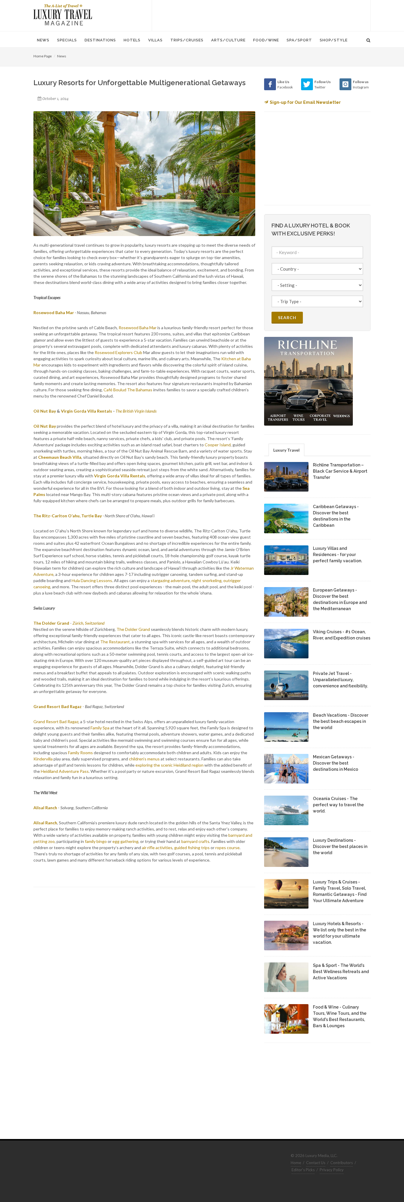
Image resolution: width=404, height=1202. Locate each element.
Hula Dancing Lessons (92, 580)
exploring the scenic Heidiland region (169, 765)
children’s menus (144, 758)
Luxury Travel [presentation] (286, 450)
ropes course (227, 847)
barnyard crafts (195, 841)
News (61, 56)
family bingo (96, 841)
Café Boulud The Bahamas (128, 389)
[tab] (286, 450)
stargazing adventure (170, 580)
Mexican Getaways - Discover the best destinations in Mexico (335, 763)
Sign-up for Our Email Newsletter (305, 102)
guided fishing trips (192, 847)
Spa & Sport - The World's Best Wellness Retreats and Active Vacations (341, 971)
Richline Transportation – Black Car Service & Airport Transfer (340, 471)
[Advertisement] (261, 14)
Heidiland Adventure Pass (65, 771)
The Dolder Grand (133, 629)
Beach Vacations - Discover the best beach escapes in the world (340, 721)
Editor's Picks (303, 1169)
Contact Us (315, 1162)
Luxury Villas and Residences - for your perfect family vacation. (337, 554)
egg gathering (125, 841)
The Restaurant (115, 641)
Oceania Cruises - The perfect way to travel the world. (338, 804)
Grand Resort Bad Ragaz (55, 721)
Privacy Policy (332, 1169)
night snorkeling (207, 580)
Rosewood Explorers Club (118, 352)
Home (296, 1162)
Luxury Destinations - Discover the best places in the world (340, 846)
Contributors (341, 1162)
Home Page (42, 56)
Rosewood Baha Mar (137, 327)
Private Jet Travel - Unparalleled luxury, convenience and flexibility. (340, 679)
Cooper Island (218, 444)
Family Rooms (80, 752)
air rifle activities (157, 847)
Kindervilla (43, 758)
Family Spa (100, 727)
